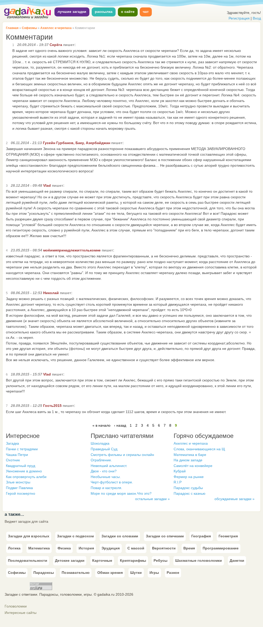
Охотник (13, 460)
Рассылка (103, 12)
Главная (12, 28)
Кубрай (180, 471)
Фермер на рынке (189, 477)
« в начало (101, 425)
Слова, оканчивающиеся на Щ (199, 449)
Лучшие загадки (72, 12)
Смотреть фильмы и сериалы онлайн (122, 455)
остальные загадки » (152, 499)
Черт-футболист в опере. (112, 482)
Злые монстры (18, 482)
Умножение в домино (24, 471)
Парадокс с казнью (189, 493)
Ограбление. (101, 460)
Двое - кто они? (104, 471)
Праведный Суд (104, 449)
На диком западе (188, 460)
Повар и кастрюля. (106, 488)
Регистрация (239, 18)
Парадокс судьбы (188, 488)
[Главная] (27, 18)
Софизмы (29, 28)
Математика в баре (190, 455)
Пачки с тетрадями (22, 449)
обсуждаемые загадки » (234, 499)
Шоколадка (100, 443)
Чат (146, 12)
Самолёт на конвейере (193, 466)
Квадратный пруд (20, 466)
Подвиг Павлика (19, 488)
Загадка (12, 443)
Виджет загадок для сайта (26, 521)
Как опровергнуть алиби (26, 477)
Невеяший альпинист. (109, 466)
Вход (257, 18)
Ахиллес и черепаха (56, 28)
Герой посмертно (20, 493)
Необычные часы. (106, 477)
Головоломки (16, 606)
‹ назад (120, 425)
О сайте (128, 12)
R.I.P (178, 482)
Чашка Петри (17, 455)
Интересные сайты (20, 613)
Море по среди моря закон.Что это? (121, 493)
